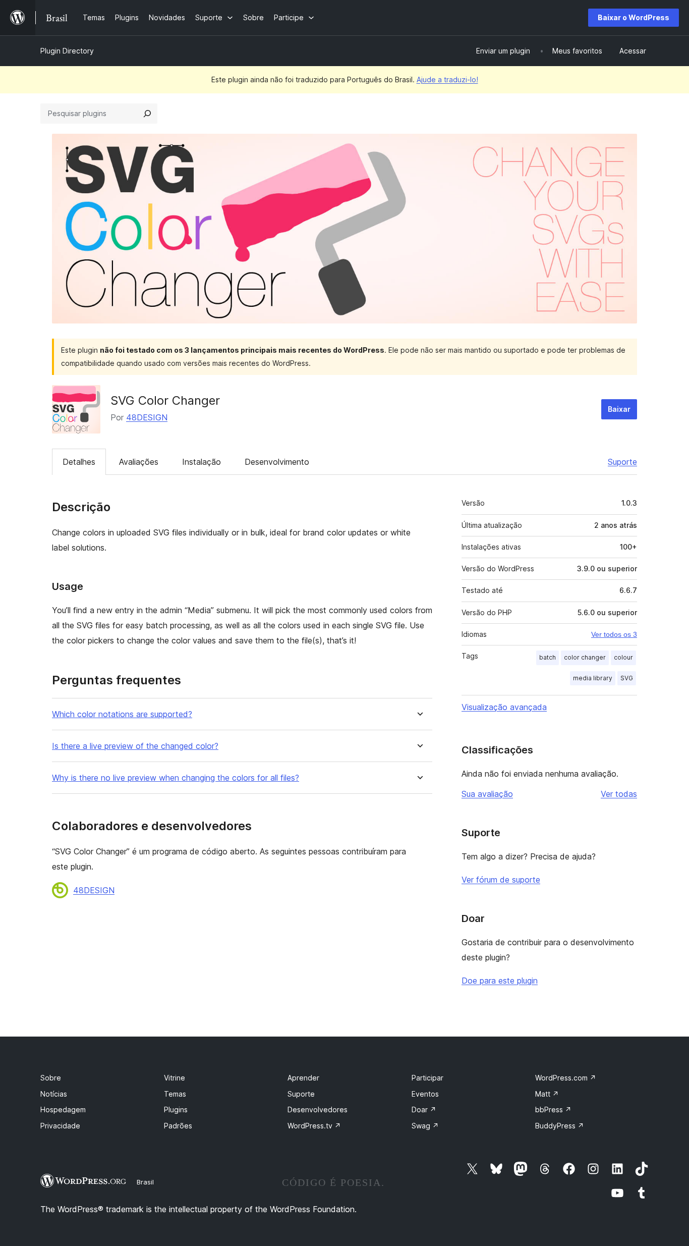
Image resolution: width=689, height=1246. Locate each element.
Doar (424, 1109)
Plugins (176, 1109)
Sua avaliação (487, 794)
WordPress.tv (314, 1125)
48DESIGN (146, 417)
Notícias (53, 1094)
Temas (175, 1094)
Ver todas (619, 794)
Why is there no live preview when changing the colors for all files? (175, 778)
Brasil (145, 1182)
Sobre (50, 1077)
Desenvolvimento (277, 462)
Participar (427, 1077)
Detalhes (79, 462)
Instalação (201, 462)
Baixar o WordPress (633, 17)
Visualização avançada (504, 707)
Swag (425, 1125)
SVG (626, 678)
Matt (547, 1094)
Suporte (622, 462)
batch (547, 657)
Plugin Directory (67, 50)
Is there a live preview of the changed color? (135, 746)
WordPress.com (565, 1077)
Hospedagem (63, 1109)
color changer (585, 657)
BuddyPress (559, 1125)
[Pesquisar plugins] (147, 113)
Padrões (178, 1125)
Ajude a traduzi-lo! (447, 79)
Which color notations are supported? (122, 714)
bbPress (553, 1109)
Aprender (303, 1077)
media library (592, 678)
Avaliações (138, 462)
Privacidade (60, 1125)
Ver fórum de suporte (501, 880)
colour (623, 657)
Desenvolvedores (318, 1109)
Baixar (619, 409)
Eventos (425, 1094)
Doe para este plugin (500, 981)
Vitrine (174, 1077)
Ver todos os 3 (614, 634)
